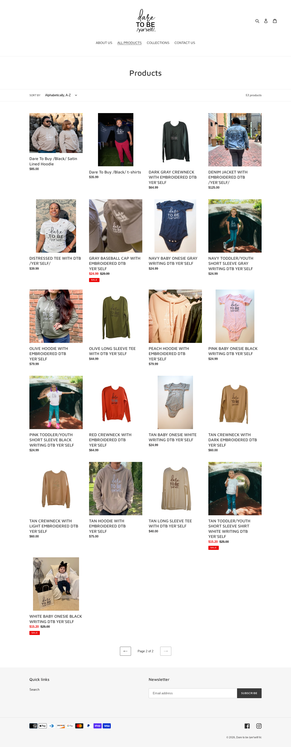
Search (34, 689)
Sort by (34, 95)
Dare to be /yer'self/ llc (249, 737)
